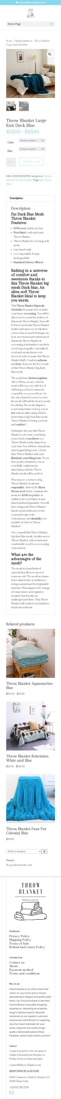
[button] (50, 54)
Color (10, 142)
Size (9, 151)
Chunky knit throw (23, 41)
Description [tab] (16, 198)
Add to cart (31, 161)
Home (9, 41)
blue (41, 180)
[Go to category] (44, 851)
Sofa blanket (25, 180)
